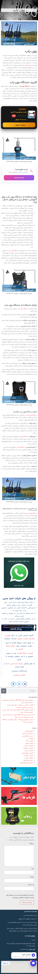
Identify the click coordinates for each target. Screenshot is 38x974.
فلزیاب (31, 738)
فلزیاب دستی (29, 751)
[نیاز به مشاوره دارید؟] (19, 174)
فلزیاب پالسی (28, 746)
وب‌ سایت (31, 885)
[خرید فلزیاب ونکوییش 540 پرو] (19, 117)
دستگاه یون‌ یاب (13, 251)
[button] (24, 684)
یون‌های (27, 65)
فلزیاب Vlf (29, 741)
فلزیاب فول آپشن (27, 753)
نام (32, 869)
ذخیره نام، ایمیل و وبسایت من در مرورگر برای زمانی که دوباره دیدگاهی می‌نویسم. (20, 896)
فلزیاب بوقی (29, 743)
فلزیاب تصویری (28, 748)
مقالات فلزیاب (28, 758)
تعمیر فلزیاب (29, 731)
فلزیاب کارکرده (28, 755)
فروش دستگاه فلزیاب (25, 653)
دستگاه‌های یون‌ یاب (30, 415)
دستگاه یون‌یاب (32, 513)
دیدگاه (31, 844)
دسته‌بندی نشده (27, 734)
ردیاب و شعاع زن (27, 736)
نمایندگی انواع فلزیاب (26, 763)
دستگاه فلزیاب (23, 437)
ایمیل (31, 877)
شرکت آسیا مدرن (16, 663)
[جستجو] (3, 690)
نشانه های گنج (28, 760)
